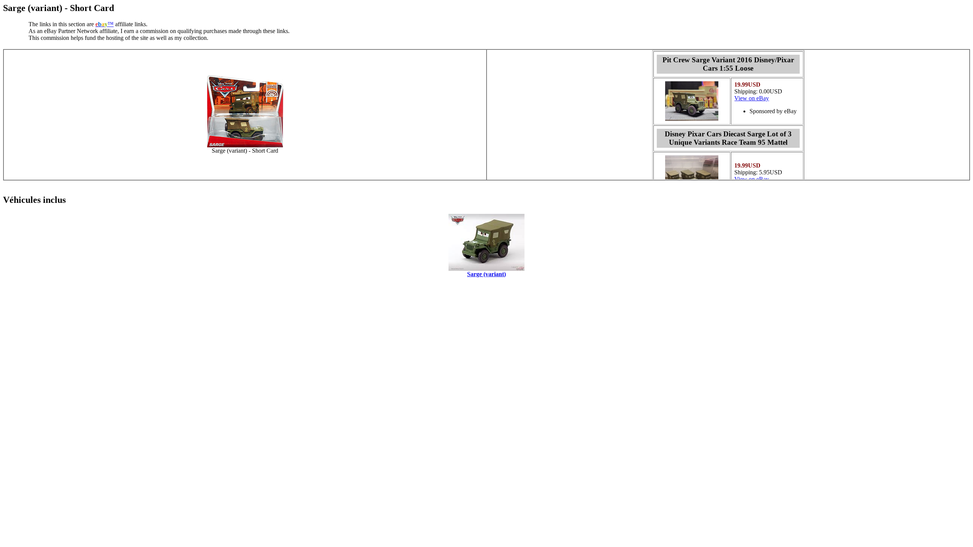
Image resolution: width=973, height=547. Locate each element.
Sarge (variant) (486, 274)
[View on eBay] (691, 119)
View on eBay (751, 98)
